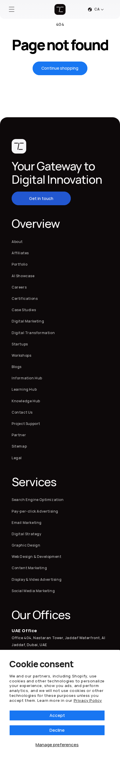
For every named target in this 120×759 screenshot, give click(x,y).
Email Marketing (27, 522)
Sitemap (19, 446)
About (17, 241)
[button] (11, 9)
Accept (57, 715)
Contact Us (22, 412)
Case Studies (24, 309)
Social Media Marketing (33, 590)
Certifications (25, 298)
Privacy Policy (88, 700)
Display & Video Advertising (36, 579)
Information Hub (27, 378)
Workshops (21, 355)
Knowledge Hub (26, 401)
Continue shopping (59, 68)
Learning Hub (24, 389)
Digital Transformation (33, 332)
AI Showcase (23, 275)
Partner (19, 434)
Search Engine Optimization (38, 499)
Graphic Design (26, 545)
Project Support (26, 423)
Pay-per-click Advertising (35, 511)
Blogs (17, 366)
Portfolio (19, 264)
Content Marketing (29, 567)
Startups (20, 344)
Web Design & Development (36, 556)
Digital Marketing (28, 321)
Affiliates (20, 252)
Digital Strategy (26, 533)
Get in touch (41, 198)
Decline (57, 730)
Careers (19, 287)
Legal (17, 457)
